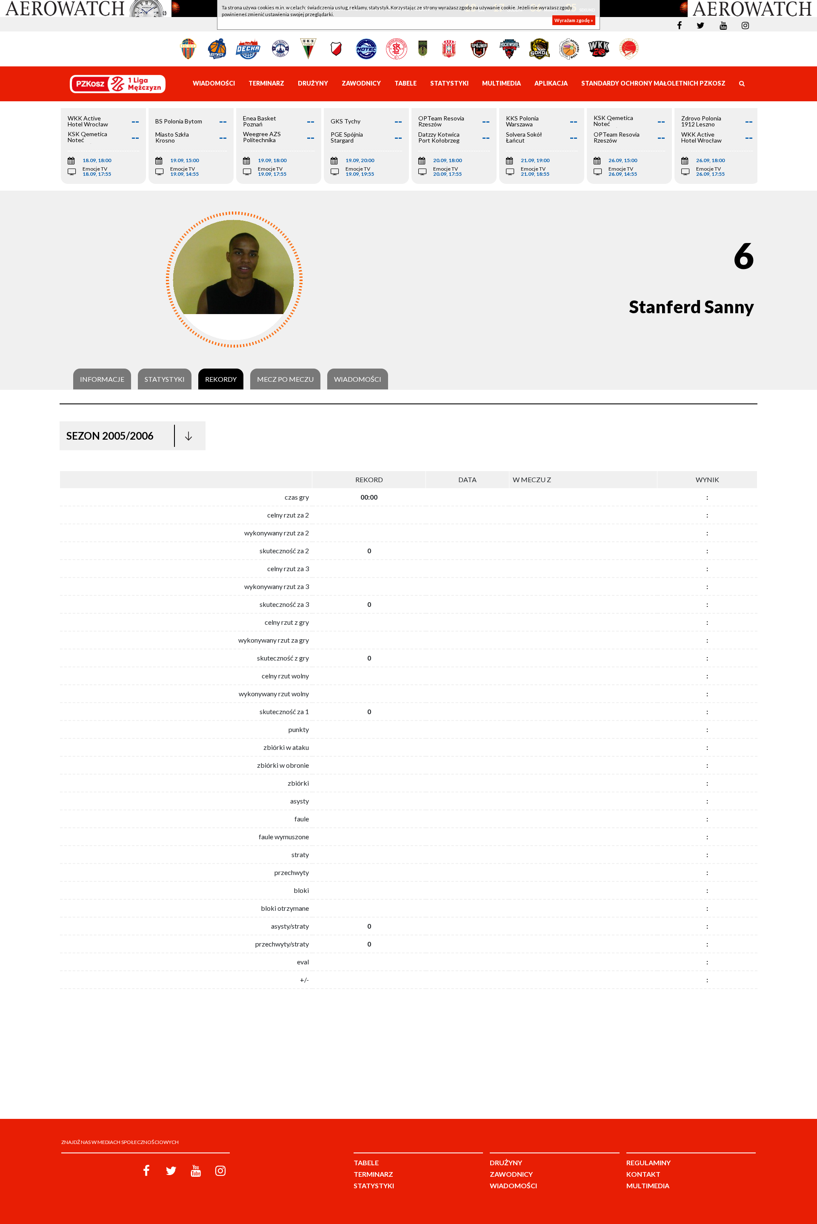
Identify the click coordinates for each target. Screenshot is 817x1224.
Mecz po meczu (285, 379)
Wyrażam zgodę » (573, 20)
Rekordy (221, 379)
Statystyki (165, 379)
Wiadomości (357, 379)
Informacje (102, 379)
